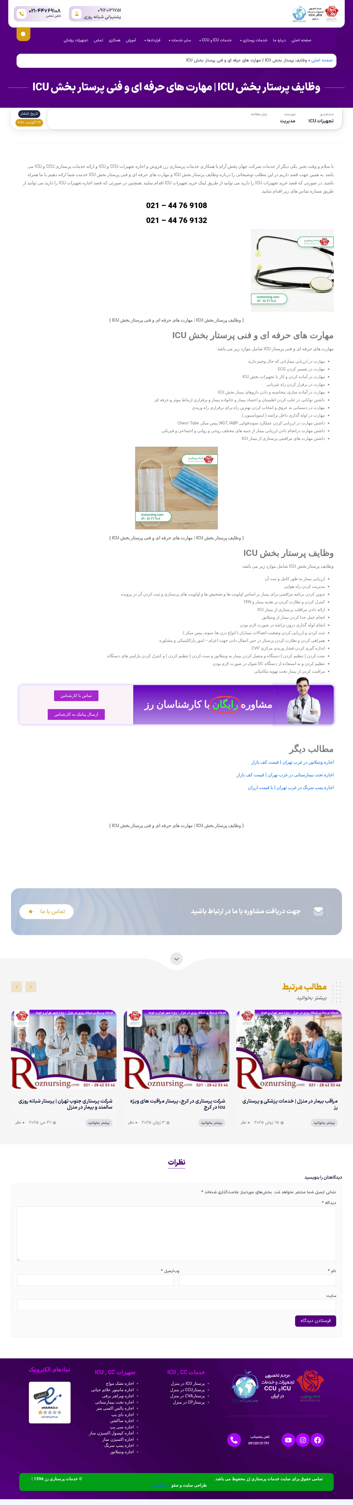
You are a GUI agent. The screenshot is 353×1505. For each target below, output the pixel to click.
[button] (30, 986)
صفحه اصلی (301, 40)
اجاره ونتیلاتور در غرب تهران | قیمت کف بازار (292, 762)
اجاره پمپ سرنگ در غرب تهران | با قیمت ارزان (291, 787)
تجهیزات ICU (321, 121)
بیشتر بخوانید (324, 1123)
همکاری (114, 40)
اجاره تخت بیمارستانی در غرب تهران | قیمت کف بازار (285, 774)
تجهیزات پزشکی (76, 40)
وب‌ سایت (255, 1283)
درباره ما (279, 40)
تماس (98, 40)
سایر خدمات (181, 40)
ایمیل (167, 1271)
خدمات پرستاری (255, 40)
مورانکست (161, 1485)
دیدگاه (329, 1203)
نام (332, 1271)
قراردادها (153, 40)
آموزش (131, 40)
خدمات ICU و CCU (217, 40)
